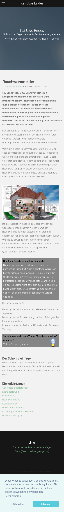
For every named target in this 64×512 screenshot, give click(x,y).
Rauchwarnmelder (11, 399)
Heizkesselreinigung (12, 415)
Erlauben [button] (45, 504)
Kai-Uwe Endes (32, 30)
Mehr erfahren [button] (13, 496)
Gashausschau (10, 403)
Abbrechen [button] (18, 504)
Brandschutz (8, 395)
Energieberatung (10, 391)
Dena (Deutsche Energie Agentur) (32, 451)
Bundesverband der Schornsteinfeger (32, 447)
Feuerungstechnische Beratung (18, 411)
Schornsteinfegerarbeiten (15, 387)
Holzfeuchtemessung (13, 407)
